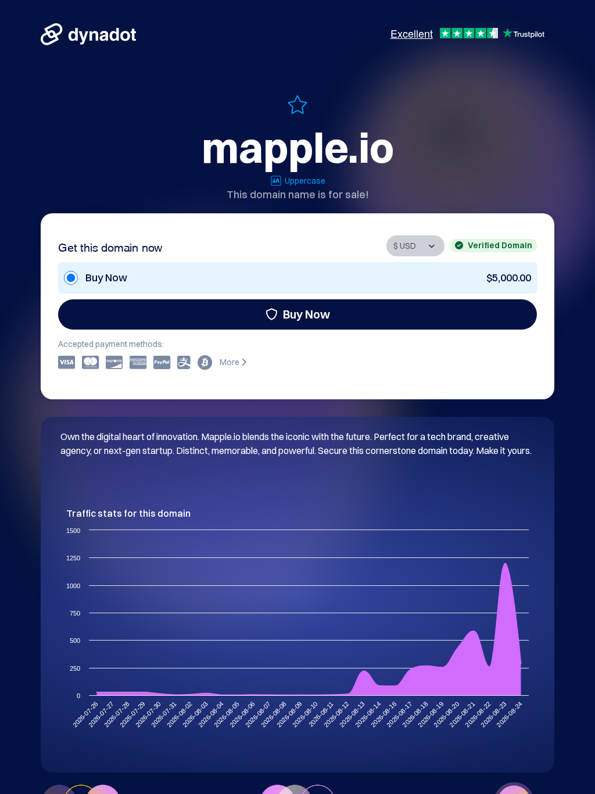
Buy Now (306, 314)
